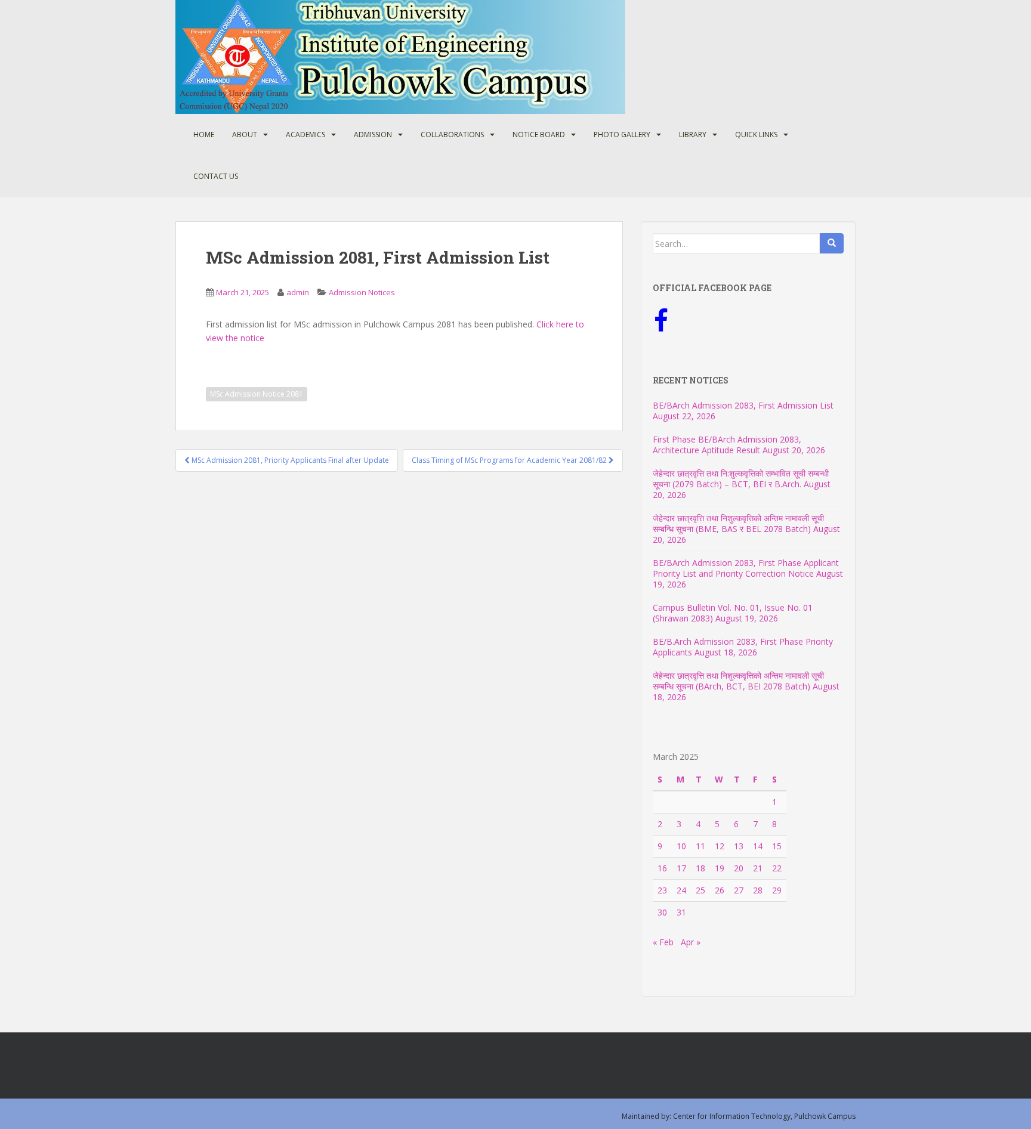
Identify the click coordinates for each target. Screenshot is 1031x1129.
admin (297, 292)
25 (700, 890)
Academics (305, 134)
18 (700, 868)
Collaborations (452, 134)
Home (203, 134)
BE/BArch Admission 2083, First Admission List (743, 405)
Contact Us (215, 176)
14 (758, 846)
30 (662, 912)
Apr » (690, 942)
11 (700, 846)
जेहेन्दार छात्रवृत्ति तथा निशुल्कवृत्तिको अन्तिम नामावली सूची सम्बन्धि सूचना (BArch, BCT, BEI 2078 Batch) (738, 681)
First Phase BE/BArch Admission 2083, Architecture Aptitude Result (727, 445)
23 (662, 890)
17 (681, 868)
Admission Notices (362, 292)
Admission (373, 134)
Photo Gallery (622, 134)
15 (777, 846)
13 (738, 846)
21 (758, 868)
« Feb (663, 942)
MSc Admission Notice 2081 (256, 394)
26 (719, 890)
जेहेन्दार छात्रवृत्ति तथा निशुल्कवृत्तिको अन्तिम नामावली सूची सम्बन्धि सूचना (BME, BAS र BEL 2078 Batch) (738, 523)
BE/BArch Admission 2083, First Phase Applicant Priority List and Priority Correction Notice (746, 568)
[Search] (832, 243)
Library (692, 134)
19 (719, 868)
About (244, 134)
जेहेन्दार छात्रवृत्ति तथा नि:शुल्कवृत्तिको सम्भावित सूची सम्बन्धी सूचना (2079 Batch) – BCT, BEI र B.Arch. (741, 479)
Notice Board (539, 134)
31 (681, 912)
